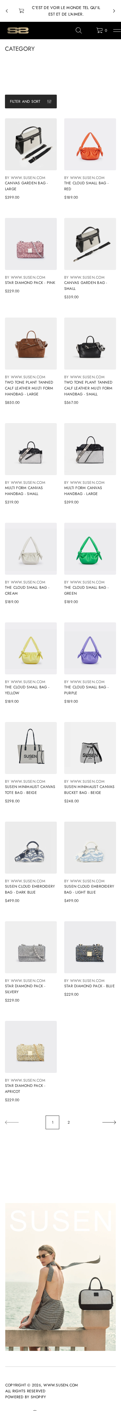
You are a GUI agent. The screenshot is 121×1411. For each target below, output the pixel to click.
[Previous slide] (7, 11)
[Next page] (109, 1122)
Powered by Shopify (25, 1397)
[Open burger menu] (117, 30)
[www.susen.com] (17, 30)
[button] (79, 30)
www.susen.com (60, 1385)
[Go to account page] (89, 32)
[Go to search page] (79, 30)
